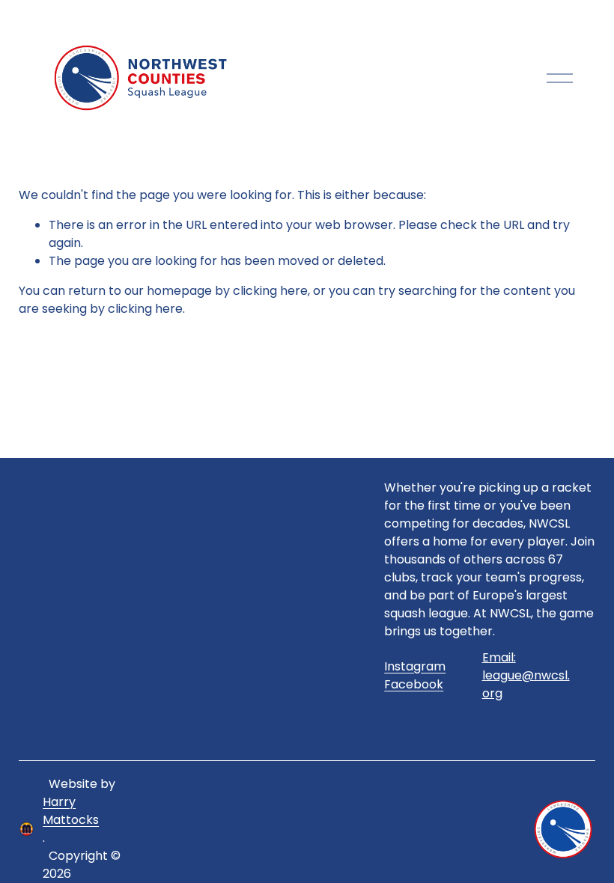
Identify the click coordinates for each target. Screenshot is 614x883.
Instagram (415, 666)
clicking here (270, 290)
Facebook (413, 684)
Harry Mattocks (71, 810)
